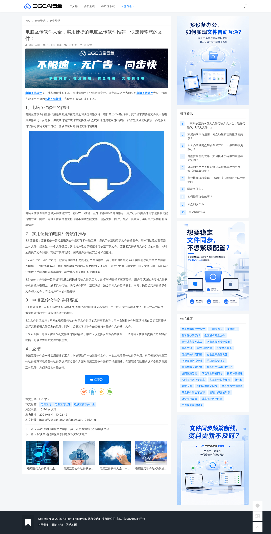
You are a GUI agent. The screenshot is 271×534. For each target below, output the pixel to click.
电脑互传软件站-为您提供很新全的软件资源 (151, 468)
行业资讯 (55, 20)
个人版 (74, 6)
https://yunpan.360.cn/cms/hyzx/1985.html (67, 419)
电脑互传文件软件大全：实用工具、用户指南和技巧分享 (42, 468)
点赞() (98, 379)
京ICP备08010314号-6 (131, 518)
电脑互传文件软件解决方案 (78, 468)
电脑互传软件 (33, 92)
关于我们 (43, 524)
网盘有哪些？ (195, 188)
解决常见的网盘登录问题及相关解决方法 (62, 434)
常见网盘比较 (197, 212)
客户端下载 (108, 6)
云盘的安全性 (195, 204)
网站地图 (71, 524)
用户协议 (57, 524)
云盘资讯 (127, 6)
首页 (28, 20)
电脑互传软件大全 (84, 404)
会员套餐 (89, 6)
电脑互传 (46, 404)
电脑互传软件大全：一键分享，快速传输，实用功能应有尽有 (115, 468)
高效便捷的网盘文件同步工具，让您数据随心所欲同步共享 (73, 429)
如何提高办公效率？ (199, 196)
